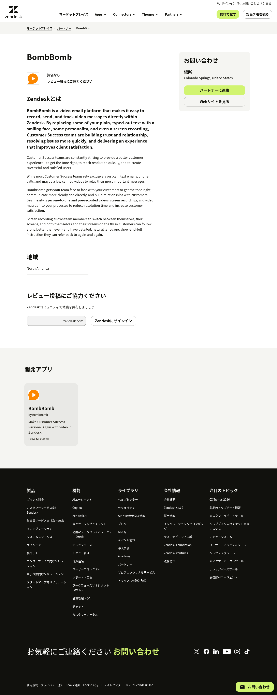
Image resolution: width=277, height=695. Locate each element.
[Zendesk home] (15, 12)
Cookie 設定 (90, 685)
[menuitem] (266, 3)
